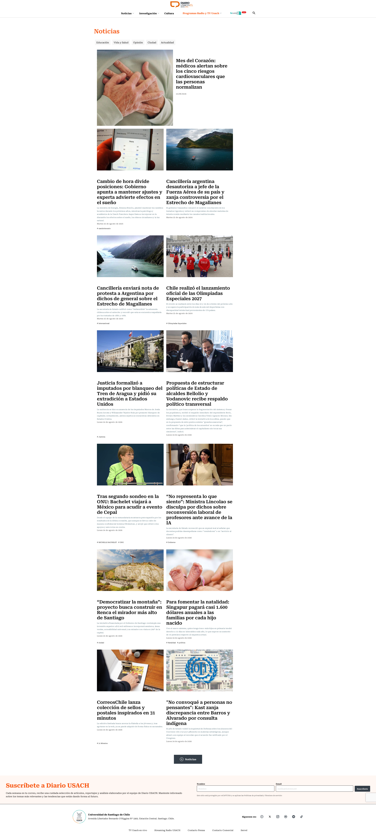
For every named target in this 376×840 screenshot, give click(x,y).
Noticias (126, 13)
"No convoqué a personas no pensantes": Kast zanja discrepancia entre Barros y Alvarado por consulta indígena (199, 712)
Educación (102, 42)
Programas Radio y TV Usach (201, 13)
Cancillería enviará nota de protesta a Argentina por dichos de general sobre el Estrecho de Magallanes (128, 295)
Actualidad (167, 42)
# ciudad (100, 642)
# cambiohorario (104, 228)
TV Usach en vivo (138, 830)
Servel (244, 830)
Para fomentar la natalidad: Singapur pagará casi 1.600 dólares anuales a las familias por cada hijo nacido (197, 612)
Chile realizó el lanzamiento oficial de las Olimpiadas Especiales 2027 (198, 293)
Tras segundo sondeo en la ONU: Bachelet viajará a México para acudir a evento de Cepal (129, 504)
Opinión (138, 42)
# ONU (121, 542)
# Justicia (101, 437)
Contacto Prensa (196, 830)
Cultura (169, 13)
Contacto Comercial (222, 830)
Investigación (148, 13)
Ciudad (152, 42)
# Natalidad (171, 642)
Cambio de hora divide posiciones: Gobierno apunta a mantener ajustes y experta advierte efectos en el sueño (129, 191)
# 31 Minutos (102, 743)
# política (181, 642)
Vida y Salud (121, 42)
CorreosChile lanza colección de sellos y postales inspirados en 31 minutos (126, 709)
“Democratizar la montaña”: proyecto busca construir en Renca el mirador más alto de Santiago (129, 609)
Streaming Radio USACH (167, 830)
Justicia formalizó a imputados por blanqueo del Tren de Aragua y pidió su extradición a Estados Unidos (129, 393)
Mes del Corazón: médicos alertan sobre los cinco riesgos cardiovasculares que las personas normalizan (201, 73)
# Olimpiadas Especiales (176, 323)
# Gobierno (171, 542)
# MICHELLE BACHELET (107, 542)
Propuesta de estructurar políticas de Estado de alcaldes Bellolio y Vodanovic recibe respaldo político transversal (197, 393)
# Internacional (103, 323)
